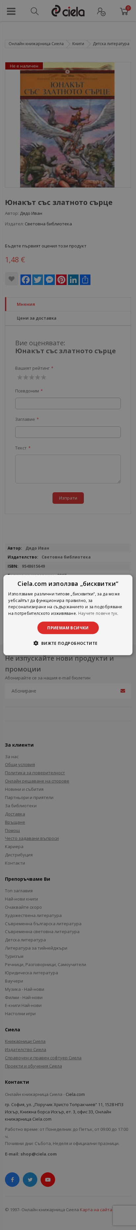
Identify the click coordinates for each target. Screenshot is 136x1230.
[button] (67, 643)
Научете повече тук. (98, 613)
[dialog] (67, 615)
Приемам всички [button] (68, 628)
